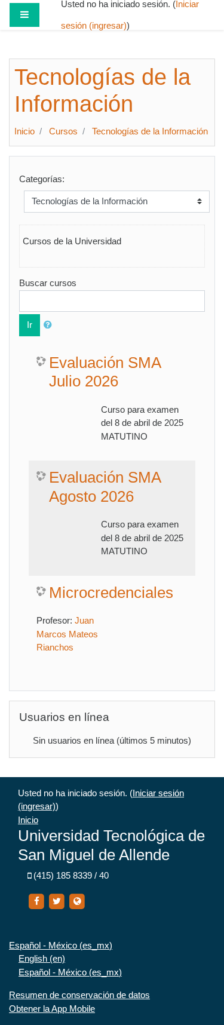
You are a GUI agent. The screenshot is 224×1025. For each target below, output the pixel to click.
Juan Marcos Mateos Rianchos (67, 633)
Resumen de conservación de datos (79, 995)
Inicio (24, 131)
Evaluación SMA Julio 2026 (105, 372)
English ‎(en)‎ (42, 958)
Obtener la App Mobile (52, 1008)
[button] (50, 325)
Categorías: (42, 179)
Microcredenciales (111, 593)
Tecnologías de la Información (150, 131)
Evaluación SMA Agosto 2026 (105, 486)
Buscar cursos (47, 283)
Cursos (63, 131)
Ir (29, 325)
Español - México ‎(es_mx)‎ (60, 945)
